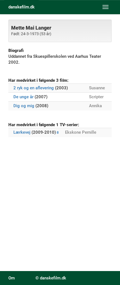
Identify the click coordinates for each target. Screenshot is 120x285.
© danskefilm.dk (50, 278)
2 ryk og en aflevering (33, 87)
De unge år (23, 96)
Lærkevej (21, 132)
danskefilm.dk (21, 6)
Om (11, 278)
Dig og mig (23, 105)
